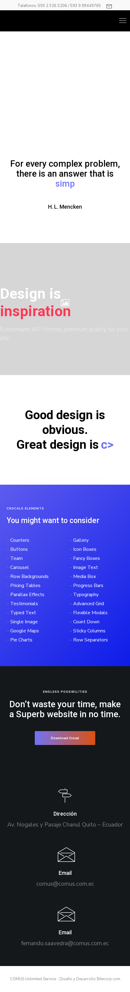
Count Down (86, 611)
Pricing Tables (25, 575)
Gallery (81, 530)
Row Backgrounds (29, 566)
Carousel (19, 557)
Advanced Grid (88, 593)
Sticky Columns (89, 621)
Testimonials (24, 593)
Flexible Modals (90, 602)
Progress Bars (88, 575)
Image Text (85, 557)
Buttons (19, 539)
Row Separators (90, 630)
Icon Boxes (84, 539)
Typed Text (23, 602)
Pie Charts (21, 630)
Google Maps (24, 621)
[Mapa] (65, 798)
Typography (86, 584)
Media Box (84, 566)
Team (16, 548)
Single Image (24, 611)
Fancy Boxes (86, 548)
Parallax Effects (27, 584)
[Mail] (65, 857)
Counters (19, 530)
